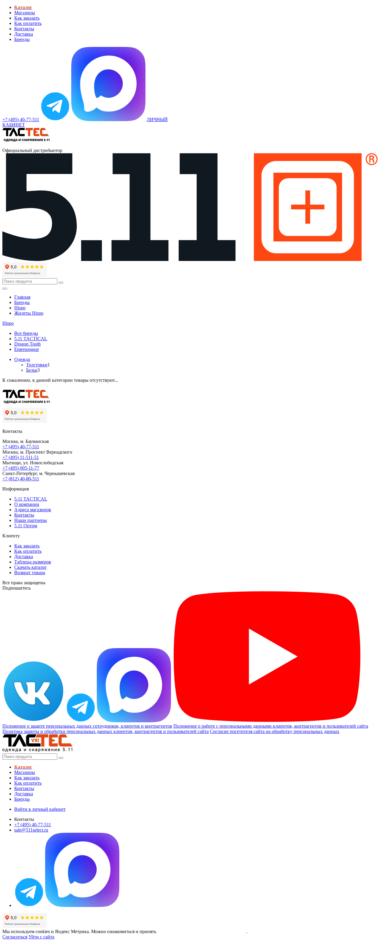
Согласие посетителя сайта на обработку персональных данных (274, 731)
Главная (22, 297)
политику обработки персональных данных (201, 931)
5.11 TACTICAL (30, 338)
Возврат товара (29, 572)
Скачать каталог (30, 567)
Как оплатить (28, 23)
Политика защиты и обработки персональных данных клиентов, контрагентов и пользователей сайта (105, 731)
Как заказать (26, 17)
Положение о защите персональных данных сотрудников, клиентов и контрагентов (87, 726)
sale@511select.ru (31, 829)
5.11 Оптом (25, 525)
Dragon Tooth (27, 343)
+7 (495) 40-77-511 (20, 446)
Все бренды (26, 333)
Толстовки (37, 364)
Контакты (24, 28)
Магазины (24, 12)
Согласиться (14, 936)
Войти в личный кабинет (40, 809)
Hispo (20, 307)
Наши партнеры (30, 520)
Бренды (22, 39)
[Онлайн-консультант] (55, 119)
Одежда (22, 359)
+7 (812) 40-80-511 (20, 478)
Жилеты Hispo (28, 313)
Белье (31, 370)
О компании (26, 504)
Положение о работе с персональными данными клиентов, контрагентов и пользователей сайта (270, 726)
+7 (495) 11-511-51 (20, 457)
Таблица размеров (32, 561)
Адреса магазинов (32, 509)
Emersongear (26, 349)
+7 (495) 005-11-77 (20, 468)
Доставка (23, 34)
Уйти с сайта (41, 936)
